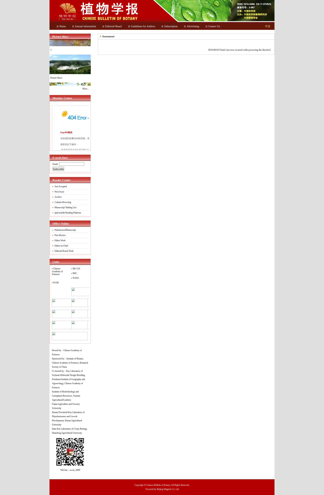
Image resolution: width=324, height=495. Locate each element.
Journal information (85, 26)
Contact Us (214, 26)
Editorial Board (113, 26)
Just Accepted (61, 186)
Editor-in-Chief (61, 245)
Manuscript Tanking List (65, 207)
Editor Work (60, 240)
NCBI (56, 282)
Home (62, 26)
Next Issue (59, 191)
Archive (58, 197)
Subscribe (58, 169)
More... (85, 88)
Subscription (171, 26)
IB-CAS (76, 268)
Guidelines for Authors (143, 26)
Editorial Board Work (64, 251)
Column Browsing (63, 202)
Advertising (193, 26)
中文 (267, 26)
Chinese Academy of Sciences (57, 271)
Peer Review (60, 235)
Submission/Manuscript (65, 230)
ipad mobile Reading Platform (68, 212)
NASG (75, 278)
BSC (74, 273)
